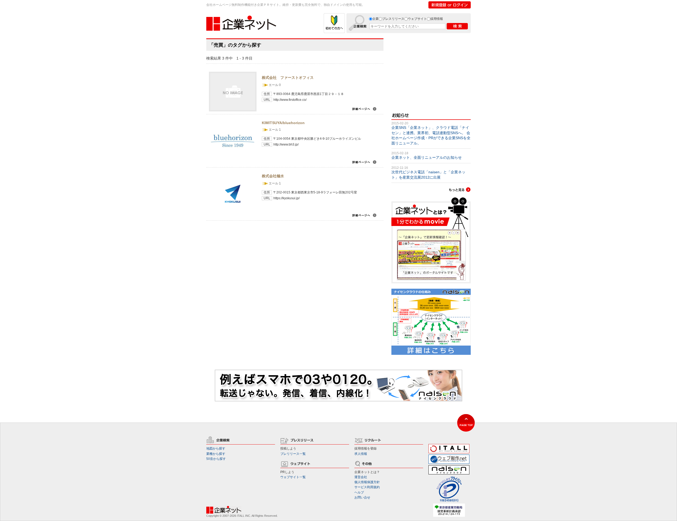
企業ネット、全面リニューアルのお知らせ (426, 157)
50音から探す (216, 459)
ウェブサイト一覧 (293, 477)
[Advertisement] (431, 71)
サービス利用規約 (367, 487)
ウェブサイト (417, 19)
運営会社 (360, 477)
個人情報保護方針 (367, 482)
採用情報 (436, 19)
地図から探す (215, 448)
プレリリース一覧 (293, 454)
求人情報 (360, 454)
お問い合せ (362, 497)
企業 (375, 19)
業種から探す (215, 454)
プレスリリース (393, 19)
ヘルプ (359, 492)
